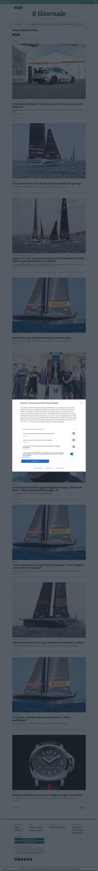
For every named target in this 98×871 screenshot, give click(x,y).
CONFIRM (35, 461)
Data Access (49, 468)
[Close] (82, 403)
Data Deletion (38, 468)
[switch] (72, 433)
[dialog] (49, 435)
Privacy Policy (60, 468)
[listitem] (49, 429)
